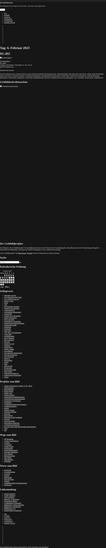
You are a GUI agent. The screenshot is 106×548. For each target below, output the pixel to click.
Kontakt (6, 15)
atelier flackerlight (97, 74)
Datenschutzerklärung (20, 547)
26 (13, 282)
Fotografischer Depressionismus (45, 74)
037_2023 (5, 53)
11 (11, 278)
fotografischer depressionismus (14, 323)
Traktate (6, 481)
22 (5, 282)
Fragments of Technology (12, 401)
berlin (2, 76)
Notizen (6, 476)
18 (11, 280)
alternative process (10, 295)
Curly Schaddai (9, 497)
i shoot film (29, 77)
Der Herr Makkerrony (7, 74)
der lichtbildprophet (6, 2)
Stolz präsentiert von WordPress (38, 547)
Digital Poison (8, 446)
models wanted (9, 349)
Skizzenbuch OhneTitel (11, 423)
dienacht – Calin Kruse (11, 499)
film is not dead (9, 320)
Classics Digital (9, 395)
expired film (65, 76)
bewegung (8, 76)
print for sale (8, 366)
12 (13, 278)
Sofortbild (7, 461)
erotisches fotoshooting (33, 76)
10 (9, 278)
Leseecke (7, 17)
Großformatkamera (10, 406)
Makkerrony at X (9, 509)
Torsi (5, 429)
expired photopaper (93, 76)
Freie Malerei (8, 454)
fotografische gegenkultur (12, 321)
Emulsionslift (8, 448)
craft (5, 305)
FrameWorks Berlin (10, 501)
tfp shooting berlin (10, 370)
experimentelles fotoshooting (50, 76)
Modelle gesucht (9, 23)
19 (13, 280)
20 (1, 282)
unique (6, 377)
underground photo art (11, 373)
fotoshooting (12, 77)
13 (1, 280)
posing (6, 362)
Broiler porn (8, 393)
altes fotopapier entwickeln (77, 74)
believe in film (8, 301)
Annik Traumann (9, 496)
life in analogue (9, 338)
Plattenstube (8, 19)
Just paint (7, 414)
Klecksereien (8, 416)
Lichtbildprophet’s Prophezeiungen (15, 483)
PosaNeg (7, 419)
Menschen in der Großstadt (13, 417)
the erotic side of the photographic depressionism (20, 427)
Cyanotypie (8, 445)
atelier (89, 74)
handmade (7, 329)
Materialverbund (9, 456)
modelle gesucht (56, 77)
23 (7, 282)
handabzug (20, 77)
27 (1, 284)
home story (7, 331)
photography (8, 360)
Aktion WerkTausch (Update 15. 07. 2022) (18, 386)
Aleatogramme (9, 388)
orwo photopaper (67, 77)
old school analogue (10, 355)
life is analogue (9, 340)
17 (9, 280)
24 (9, 282)
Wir (5, 430)
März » (7, 287)
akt (67, 74)
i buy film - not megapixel (12, 333)
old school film (9, 357)
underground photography (12, 375)
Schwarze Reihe (9, 421)
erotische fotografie (18, 76)
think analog (8, 371)
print (5, 364)
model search (8, 347)
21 (3, 282)
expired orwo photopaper (78, 76)
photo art (7, 358)
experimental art (9, 310)
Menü (2, 10)
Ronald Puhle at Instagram (12, 510)
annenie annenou (9, 494)
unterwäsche (89, 77)
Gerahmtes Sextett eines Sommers (15, 404)
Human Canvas (9, 410)
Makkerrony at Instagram (12, 507)
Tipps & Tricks (9, 479)
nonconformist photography (13, 353)
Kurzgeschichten (9, 472)
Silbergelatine (61, 74)
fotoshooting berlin (10, 325)
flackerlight (3, 77)
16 (7, 280)
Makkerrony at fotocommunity (14, 505)
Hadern (6, 408)
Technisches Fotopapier (12, 425)
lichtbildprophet (38, 77)
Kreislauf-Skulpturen (11, 452)
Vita (5, 13)
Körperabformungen (10, 450)
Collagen (7, 443)
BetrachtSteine (9, 390)
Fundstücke (8, 403)
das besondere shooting (11, 307)
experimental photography (12, 312)
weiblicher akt (98, 77)
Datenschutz (22, 253)
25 (11, 282)
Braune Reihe (8, 391)
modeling (7, 345)
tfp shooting (8, 368)
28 (3, 284)
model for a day (9, 344)
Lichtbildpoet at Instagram (12, 503)
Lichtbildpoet (8, 21)
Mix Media (7, 458)
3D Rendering (8, 439)
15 (5, 280)
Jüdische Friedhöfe (10, 412)
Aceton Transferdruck (11, 441)
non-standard (8, 351)
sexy (75, 77)
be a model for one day (11, 299)
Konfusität (7, 470)
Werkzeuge (7, 485)
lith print (47, 77)
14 (3, 280)
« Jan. (2, 287)
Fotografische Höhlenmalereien (14, 397)
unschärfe (81, 77)
